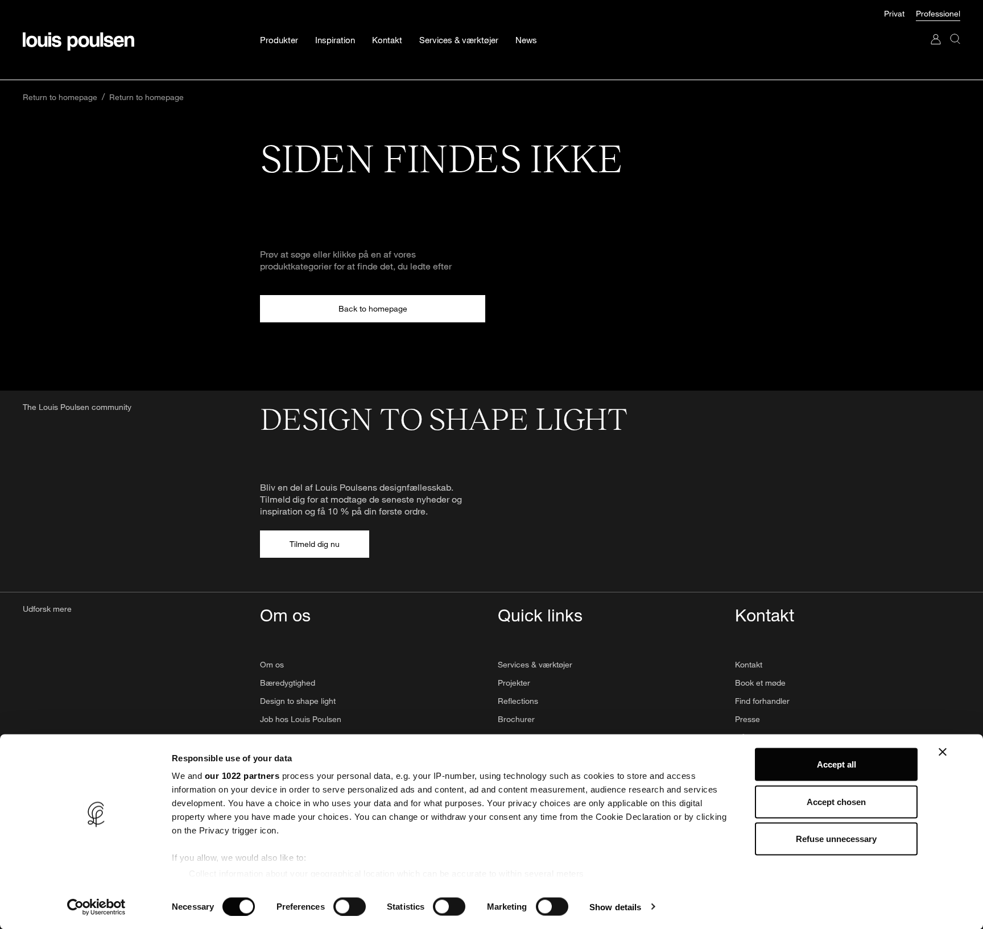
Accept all (836, 764)
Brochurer (516, 719)
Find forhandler (762, 701)
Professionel (938, 13)
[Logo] (78, 41)
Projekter (514, 682)
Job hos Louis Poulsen (300, 719)
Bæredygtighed (287, 682)
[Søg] (955, 50)
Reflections (518, 701)
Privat (894, 13)
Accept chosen (836, 801)
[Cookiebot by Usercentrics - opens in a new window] (96, 906)
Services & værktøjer (535, 664)
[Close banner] (943, 752)
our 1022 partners (242, 776)
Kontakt (748, 664)
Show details (615, 906)
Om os (272, 664)
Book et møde (760, 682)
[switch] (349, 906)
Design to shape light (298, 701)
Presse (747, 719)
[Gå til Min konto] (935, 50)
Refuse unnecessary (836, 839)
